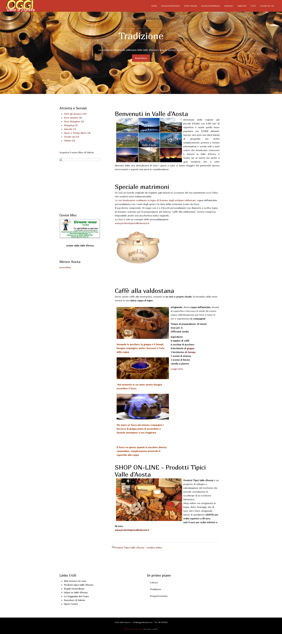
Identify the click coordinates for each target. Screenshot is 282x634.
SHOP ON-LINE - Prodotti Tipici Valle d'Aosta (160, 471)
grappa (190, 348)
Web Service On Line (75, 581)
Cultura (154, 582)
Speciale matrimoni (142, 186)
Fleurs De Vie (267, 6)
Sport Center (71, 603)
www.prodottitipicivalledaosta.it (132, 529)
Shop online (190, 6)
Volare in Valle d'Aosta (76, 592)
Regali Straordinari (74, 588)
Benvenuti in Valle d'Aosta (151, 113)
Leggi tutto (177, 368)
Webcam (241, 6)
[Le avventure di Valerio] (79, 182)
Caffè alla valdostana (144, 290)
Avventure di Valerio (74, 600)
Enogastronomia (170, 6)
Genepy (192, 352)
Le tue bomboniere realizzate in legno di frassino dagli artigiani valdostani (155, 200)
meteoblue (65, 267)
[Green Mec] (79, 228)
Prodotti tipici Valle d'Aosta (78, 584)
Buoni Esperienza (211, 6)
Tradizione (155, 589)
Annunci (228, 6)
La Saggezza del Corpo (76, 596)
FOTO (253, 6)
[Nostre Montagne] (137, 547)
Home (154, 6)
